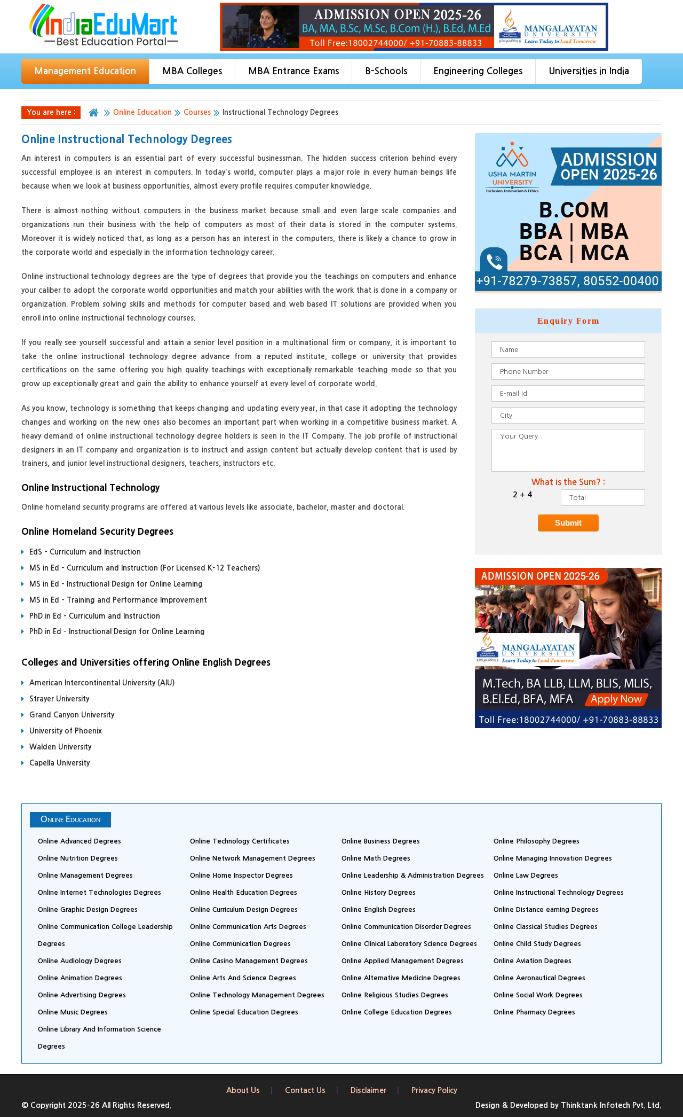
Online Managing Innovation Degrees (553, 858)
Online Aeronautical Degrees (539, 977)
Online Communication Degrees (240, 943)
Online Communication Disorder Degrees (406, 926)
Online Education (142, 112)
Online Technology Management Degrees (257, 994)
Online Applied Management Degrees (403, 960)
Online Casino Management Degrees (249, 960)
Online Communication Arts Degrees (248, 926)
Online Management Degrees (85, 875)
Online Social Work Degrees (538, 994)
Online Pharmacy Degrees (534, 1012)
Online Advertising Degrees (82, 994)
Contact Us (305, 1090)
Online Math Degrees (376, 858)
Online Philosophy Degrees (536, 841)
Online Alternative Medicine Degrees (401, 977)
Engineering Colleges (477, 71)
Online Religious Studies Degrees (395, 994)
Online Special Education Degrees (244, 1012)
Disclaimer (368, 1090)
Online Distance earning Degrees (546, 909)
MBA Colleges (192, 71)
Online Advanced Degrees (79, 841)
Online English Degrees (379, 909)
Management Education (85, 71)
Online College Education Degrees (397, 1012)
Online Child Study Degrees (537, 943)
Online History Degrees (379, 892)
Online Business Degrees (381, 841)
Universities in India (589, 71)
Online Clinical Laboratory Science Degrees (409, 943)
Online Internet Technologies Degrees (99, 892)
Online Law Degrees (526, 875)
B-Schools (386, 71)
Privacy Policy (434, 1090)
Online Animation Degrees (80, 977)
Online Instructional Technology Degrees (559, 892)
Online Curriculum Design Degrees (244, 909)
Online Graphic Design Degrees (88, 909)
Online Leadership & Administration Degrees (413, 875)
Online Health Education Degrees (243, 892)
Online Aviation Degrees (532, 960)
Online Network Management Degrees (252, 858)
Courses (197, 112)
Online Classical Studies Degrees (546, 926)
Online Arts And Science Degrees (243, 977)
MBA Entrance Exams (293, 71)
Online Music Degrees (73, 1012)
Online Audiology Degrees (80, 960)
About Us (243, 1090)
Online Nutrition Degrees (78, 858)
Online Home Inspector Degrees (241, 875)
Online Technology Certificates (240, 841)
